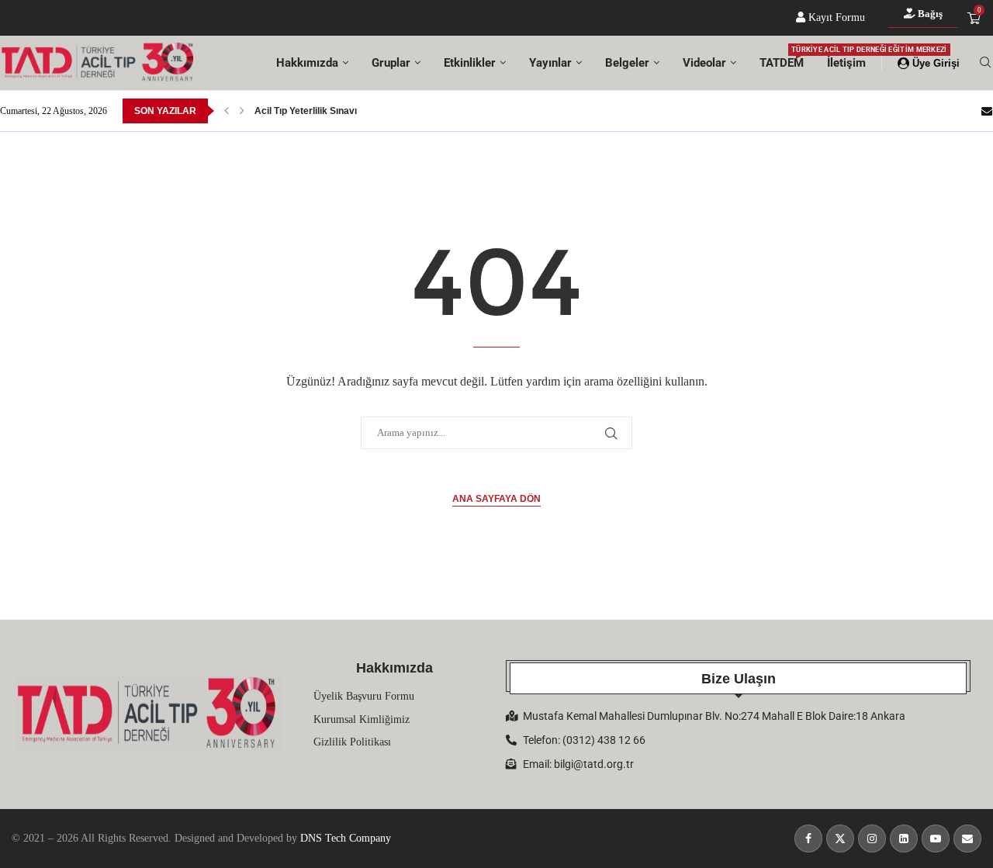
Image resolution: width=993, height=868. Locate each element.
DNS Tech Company (345, 838)
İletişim (846, 63)
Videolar (704, 63)
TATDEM (781, 58)
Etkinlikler (470, 63)
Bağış (929, 13)
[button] (226, 111)
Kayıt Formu (835, 17)
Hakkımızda (307, 63)
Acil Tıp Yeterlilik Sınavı (305, 110)
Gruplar (391, 63)
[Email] (987, 111)
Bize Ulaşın (738, 678)
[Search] (985, 63)
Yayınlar (550, 63)
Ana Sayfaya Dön (496, 498)
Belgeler (627, 63)
